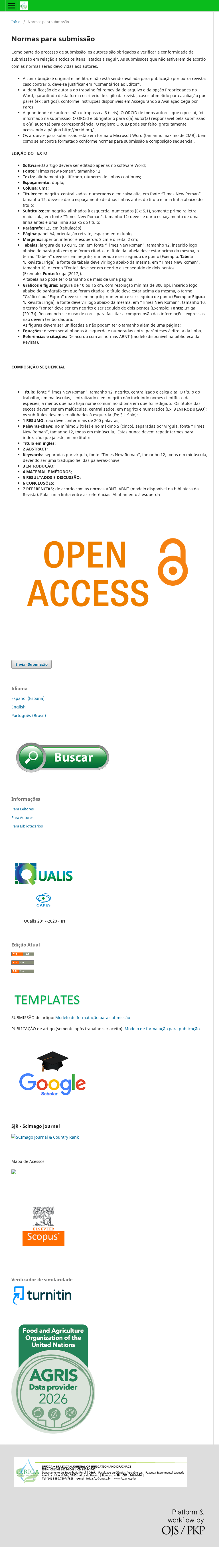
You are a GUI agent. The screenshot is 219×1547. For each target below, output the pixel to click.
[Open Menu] (11, 5)
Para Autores (22, 817)
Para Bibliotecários (27, 826)
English (18, 707)
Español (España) (27, 698)
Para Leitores (22, 809)
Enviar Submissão (31, 664)
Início (16, 21)
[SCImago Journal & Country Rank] (45, 1137)
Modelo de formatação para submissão (92, 1017)
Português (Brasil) (28, 715)
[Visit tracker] (14, 1172)
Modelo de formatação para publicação (162, 1028)
